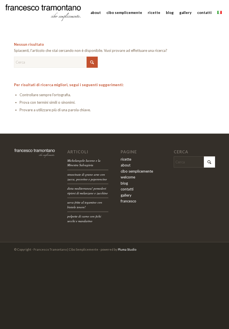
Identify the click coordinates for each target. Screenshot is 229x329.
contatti (127, 189)
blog (124, 183)
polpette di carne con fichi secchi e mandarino (84, 218)
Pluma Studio (127, 249)
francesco (128, 201)
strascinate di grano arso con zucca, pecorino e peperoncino (87, 176)
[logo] (43, 12)
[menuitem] (96, 12)
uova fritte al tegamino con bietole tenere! (84, 204)
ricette (126, 159)
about (125, 165)
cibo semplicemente (137, 171)
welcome (128, 177)
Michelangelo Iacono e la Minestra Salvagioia (84, 162)
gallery (126, 195)
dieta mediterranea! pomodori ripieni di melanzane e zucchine (87, 190)
